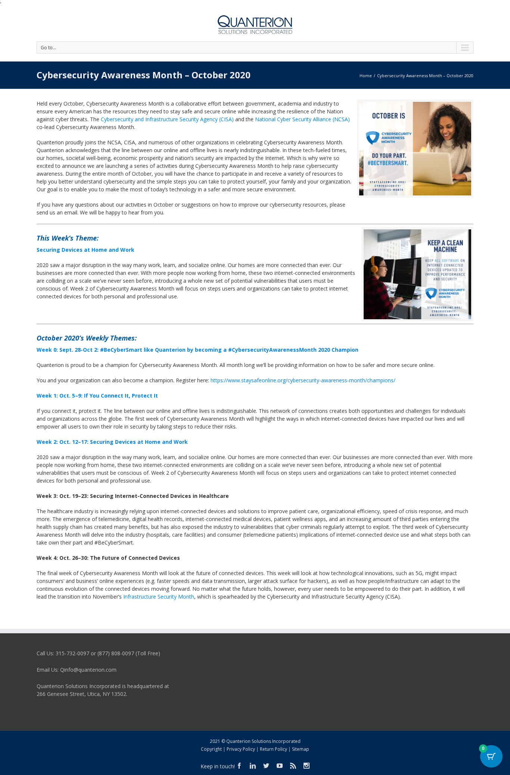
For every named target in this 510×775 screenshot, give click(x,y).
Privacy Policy (241, 749)
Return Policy (273, 749)
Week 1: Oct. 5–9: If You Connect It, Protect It (97, 395)
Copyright (211, 749)
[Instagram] (307, 766)
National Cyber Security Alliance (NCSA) (302, 119)
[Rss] (293, 766)
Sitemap (300, 749)
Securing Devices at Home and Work (85, 249)
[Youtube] (280, 766)
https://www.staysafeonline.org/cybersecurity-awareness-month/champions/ (303, 380)
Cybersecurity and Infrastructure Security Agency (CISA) (167, 119)
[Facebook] (239, 766)
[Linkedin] (253, 766)
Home (366, 75)
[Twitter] (266, 766)
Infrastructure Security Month (158, 596)
